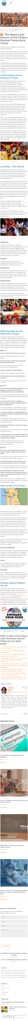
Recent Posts (8, 683)
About (2, 986)
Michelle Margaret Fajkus (16, 29)
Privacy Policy (16, 1015)
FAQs (2, 990)
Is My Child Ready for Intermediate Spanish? (12, 1002)
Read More (3, 762)
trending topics (4, 714)
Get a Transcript (5, 988)
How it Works (4, 992)
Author (2, 683)
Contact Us (22, 1015)
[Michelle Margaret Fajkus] (4, 688)
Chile (3, 601)
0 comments (13, 31)
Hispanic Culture (4, 31)
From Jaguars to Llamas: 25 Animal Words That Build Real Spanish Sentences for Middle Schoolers (14, 660)
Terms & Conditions (7, 1015)
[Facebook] (26, 689)
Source (14, 161)
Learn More (22, 977)
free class (24, 595)
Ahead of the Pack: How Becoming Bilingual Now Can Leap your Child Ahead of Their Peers (13, 892)
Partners (3, 994)
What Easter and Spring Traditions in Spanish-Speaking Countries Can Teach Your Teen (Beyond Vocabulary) (14, 665)
